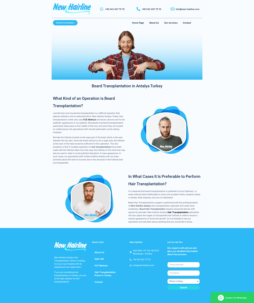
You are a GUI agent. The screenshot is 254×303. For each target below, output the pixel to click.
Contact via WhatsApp (236, 298)
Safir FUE (99, 259)
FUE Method (89, 119)
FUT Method (101, 265)
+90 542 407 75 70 (115, 9)
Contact (187, 22)
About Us (154, 22)
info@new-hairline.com (187, 9)
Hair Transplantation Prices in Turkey (105, 274)
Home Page (138, 22)
